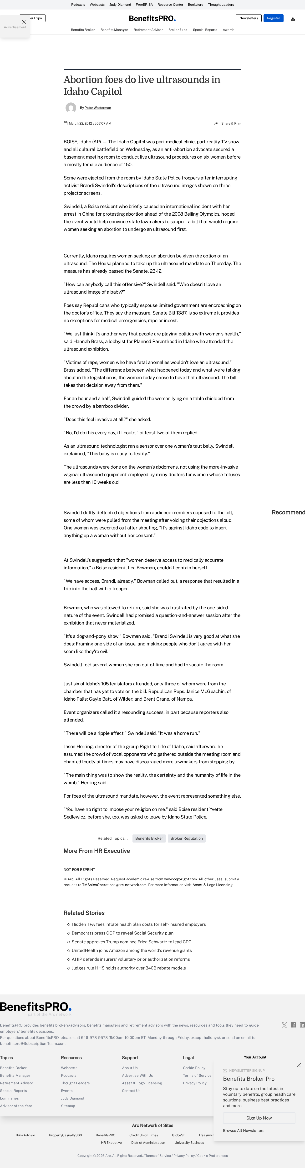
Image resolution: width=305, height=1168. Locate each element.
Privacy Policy (184, 1156)
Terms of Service (158, 1156)
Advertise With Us (137, 1075)
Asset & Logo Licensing (142, 1083)
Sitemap (68, 1106)
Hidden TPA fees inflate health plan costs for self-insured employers (139, 924)
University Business (189, 1142)
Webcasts (97, 4)
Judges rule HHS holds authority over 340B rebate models (129, 967)
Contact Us (131, 1091)
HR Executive (111, 1142)
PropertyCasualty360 (65, 1135)
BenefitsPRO (105, 1135)
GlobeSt (178, 1135)
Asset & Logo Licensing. (213, 885)
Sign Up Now (259, 1117)
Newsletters (248, 18)
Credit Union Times (143, 1135)
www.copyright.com (180, 879)
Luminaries (9, 1098)
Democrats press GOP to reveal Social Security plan (122, 933)
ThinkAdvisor (25, 1135)
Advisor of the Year (16, 1106)
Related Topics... (113, 838)
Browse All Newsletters (243, 1130)
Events (67, 1091)
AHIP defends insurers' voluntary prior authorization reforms (131, 959)
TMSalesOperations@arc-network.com (114, 885)
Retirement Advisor (16, 1083)
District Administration (148, 1142)
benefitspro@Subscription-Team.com (33, 1043)
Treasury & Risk (210, 1135)
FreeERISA (144, 4)
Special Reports (13, 1091)
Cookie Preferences (212, 1156)
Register (273, 18)
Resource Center (170, 4)
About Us (130, 1068)
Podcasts (78, 4)
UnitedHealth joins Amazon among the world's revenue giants (132, 950)
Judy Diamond (120, 4)
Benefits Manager (15, 1075)
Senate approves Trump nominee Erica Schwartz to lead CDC (131, 941)
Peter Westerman (98, 108)
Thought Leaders (221, 4)
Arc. (108, 1156)
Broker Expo (32, 18)
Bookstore (195, 4)
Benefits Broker (13, 1068)
